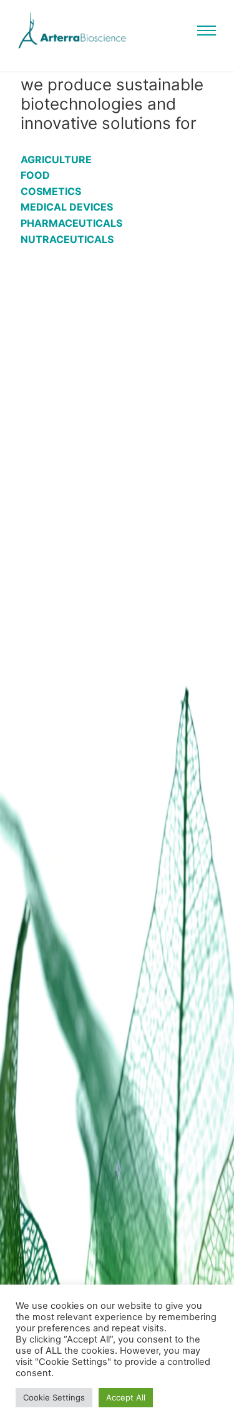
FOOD (35, 175)
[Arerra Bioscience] (72, 30)
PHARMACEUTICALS (71, 223)
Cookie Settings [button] (54, 1397)
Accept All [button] (125, 1397)
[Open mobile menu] (206, 31)
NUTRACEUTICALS (67, 239)
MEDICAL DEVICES (67, 207)
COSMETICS (51, 191)
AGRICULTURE (56, 159)
